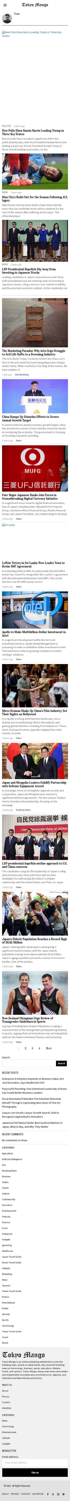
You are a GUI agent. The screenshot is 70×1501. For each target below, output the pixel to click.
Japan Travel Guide (11, 1256)
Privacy (5, 1396)
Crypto (5, 1187)
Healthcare (7, 1251)
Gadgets (6, 1239)
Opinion (6, 1285)
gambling (7, 1245)
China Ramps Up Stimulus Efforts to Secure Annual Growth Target (30, 418)
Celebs (5, 1182)
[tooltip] (48, 1494)
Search (6, 1057)
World (5, 1343)
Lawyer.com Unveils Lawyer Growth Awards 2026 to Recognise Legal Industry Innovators (30, 1115)
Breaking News (23, 809)
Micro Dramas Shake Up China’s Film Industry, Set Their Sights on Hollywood (34, 712)
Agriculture (7, 1153)
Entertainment (9, 1211)
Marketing (24, 374)
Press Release (8, 1302)
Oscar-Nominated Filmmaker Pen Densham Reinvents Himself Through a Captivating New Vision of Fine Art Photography (31, 1103)
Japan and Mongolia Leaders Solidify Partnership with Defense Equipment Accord (34, 784)
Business (6, 1176)
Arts (17, 374)
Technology (8, 1325)
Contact (6, 1402)
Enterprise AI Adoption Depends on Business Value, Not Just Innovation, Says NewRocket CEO (33, 1081)
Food (4, 1228)
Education (7, 1205)
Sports (5, 1320)
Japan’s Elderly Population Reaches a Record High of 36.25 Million (34, 940)
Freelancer (7, 1234)
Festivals (6, 1216)
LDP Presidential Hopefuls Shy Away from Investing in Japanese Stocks (29, 271)
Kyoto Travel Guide (11, 1262)
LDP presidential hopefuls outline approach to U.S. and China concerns (34, 865)
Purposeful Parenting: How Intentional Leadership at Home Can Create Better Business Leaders (34, 1091)
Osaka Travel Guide (11, 1291)
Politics (6, 126)
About (5, 1390)
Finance (6, 1222)
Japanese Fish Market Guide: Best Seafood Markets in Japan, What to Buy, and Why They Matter (32, 1125)
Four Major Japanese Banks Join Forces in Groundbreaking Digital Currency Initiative (30, 496)
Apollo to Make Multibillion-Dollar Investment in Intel (34, 633)
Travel (5, 1337)
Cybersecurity (8, 1199)
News (5, 192)
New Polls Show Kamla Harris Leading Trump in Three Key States (33, 132)
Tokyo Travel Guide (11, 1331)
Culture (5, 1193)
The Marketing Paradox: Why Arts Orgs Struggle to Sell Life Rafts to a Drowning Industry (33, 352)
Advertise (6, 1408)
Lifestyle (6, 1268)
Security (6, 1314)
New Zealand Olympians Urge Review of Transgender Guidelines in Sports (27, 1020)
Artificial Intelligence (12, 1159)
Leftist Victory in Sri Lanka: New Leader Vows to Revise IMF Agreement (33, 564)
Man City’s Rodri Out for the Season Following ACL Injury (35, 199)
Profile (5, 1308)
